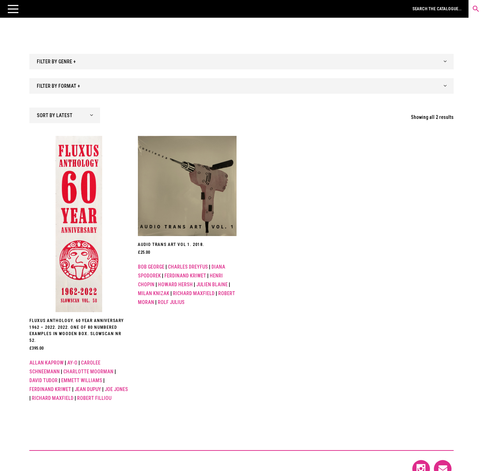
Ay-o (72, 363)
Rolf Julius (171, 302)
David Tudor (43, 380)
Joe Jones (116, 389)
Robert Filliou (94, 398)
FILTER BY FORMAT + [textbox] (58, 86)
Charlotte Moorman (88, 371)
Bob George (151, 267)
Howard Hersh (175, 284)
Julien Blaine (212, 284)
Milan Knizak (153, 293)
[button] (13, 9)
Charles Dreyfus (188, 267)
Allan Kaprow (46, 363)
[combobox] (241, 61)
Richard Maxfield (53, 398)
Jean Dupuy (88, 389)
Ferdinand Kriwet (50, 389)
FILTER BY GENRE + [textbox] (56, 61)
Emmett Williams (81, 380)
